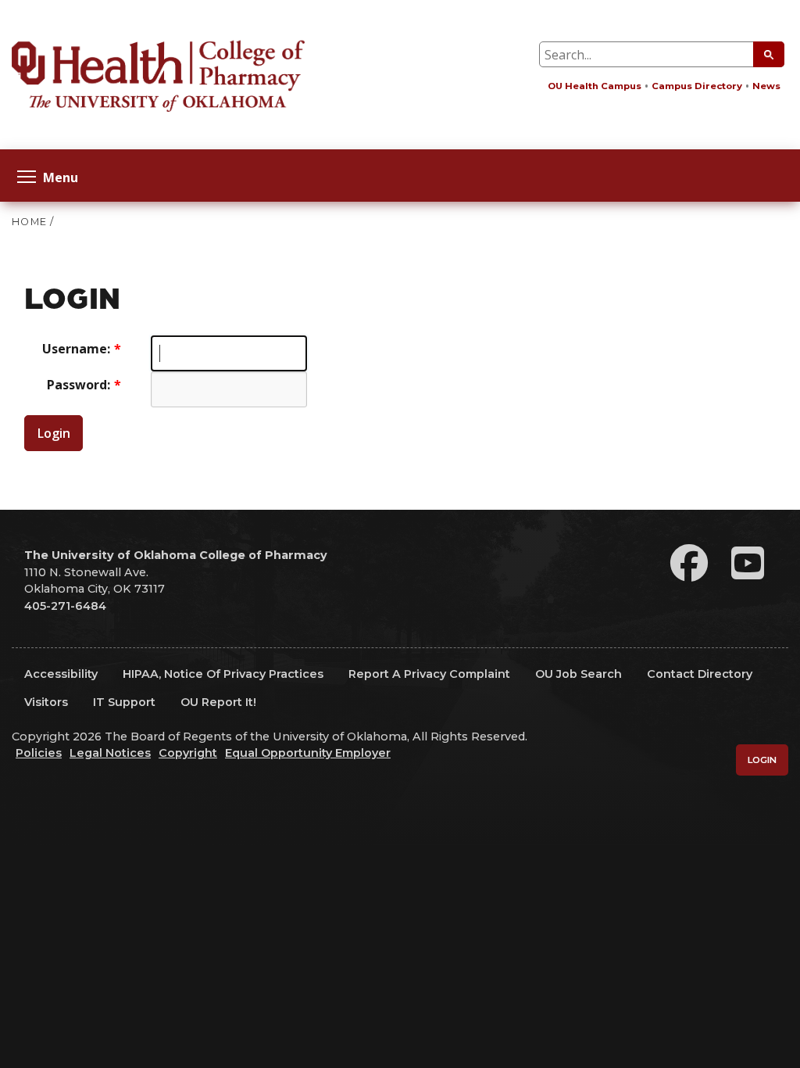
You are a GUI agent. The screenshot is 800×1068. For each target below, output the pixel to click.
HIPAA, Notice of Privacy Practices (223, 674)
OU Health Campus (594, 86)
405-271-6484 (65, 606)
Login (54, 433)
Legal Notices (110, 753)
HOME (29, 222)
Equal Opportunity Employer (308, 753)
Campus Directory (697, 86)
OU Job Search (578, 674)
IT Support (124, 702)
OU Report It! (218, 702)
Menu (60, 176)
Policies (39, 753)
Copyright (188, 753)
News (766, 86)
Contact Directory (699, 674)
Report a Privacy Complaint (429, 674)
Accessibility (61, 674)
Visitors (46, 702)
